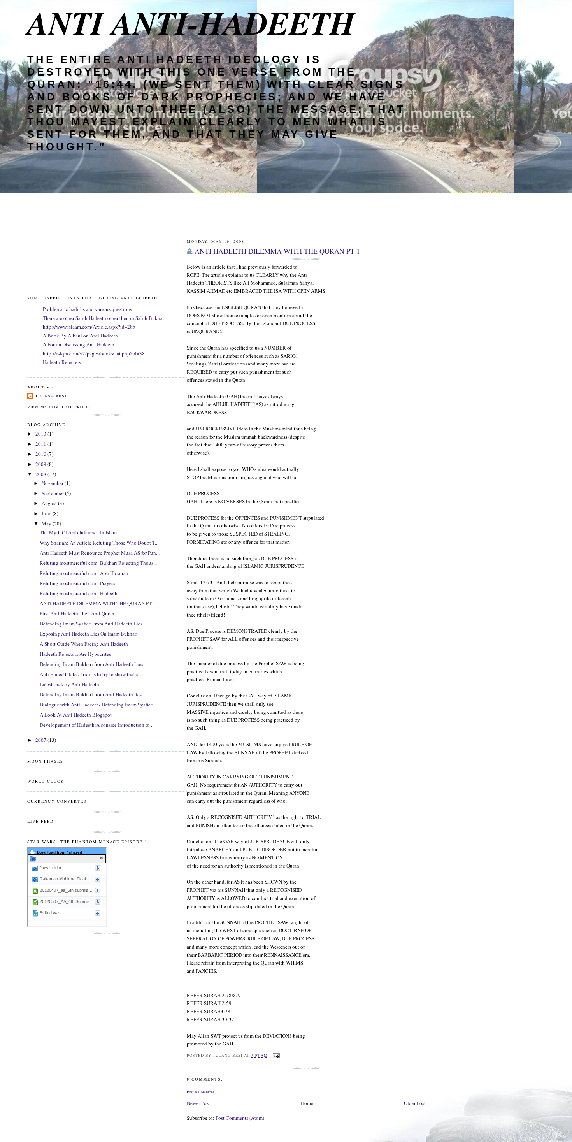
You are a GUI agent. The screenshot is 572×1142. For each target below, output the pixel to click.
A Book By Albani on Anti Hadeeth (80, 335)
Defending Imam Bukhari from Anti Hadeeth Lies (91, 664)
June (47, 513)
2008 (41, 474)
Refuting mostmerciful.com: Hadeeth (79, 593)
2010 (41, 453)
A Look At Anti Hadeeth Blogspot (76, 714)
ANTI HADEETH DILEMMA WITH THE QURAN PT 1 (277, 251)
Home (307, 1103)
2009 (41, 463)
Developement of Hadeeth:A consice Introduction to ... (97, 724)
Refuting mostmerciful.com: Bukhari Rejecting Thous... (98, 562)
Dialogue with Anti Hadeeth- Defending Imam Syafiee (96, 704)
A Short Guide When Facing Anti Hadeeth (84, 643)
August (50, 503)
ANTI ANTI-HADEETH (191, 22)
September (53, 493)
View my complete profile (60, 406)
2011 (41, 443)
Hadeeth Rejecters (62, 361)
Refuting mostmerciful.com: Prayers (77, 583)
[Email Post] (275, 1055)
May (47, 523)
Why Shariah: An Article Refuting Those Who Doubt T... (99, 542)
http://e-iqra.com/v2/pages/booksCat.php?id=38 (94, 353)
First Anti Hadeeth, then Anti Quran (77, 613)
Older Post (415, 1103)
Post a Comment (200, 1092)
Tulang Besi (51, 396)
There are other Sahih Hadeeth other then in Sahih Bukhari (104, 318)
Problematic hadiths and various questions (87, 309)
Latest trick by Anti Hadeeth (69, 684)
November (53, 483)
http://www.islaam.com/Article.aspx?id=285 (89, 326)
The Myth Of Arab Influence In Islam (78, 532)
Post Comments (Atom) (240, 1117)
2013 (41, 433)
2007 (41, 739)
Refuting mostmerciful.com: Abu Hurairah (84, 572)
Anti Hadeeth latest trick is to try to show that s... (91, 674)
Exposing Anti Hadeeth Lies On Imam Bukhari (89, 633)
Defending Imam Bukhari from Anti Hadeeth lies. (91, 694)
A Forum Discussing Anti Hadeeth (78, 344)
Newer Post (198, 1103)
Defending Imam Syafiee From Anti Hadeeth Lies (91, 623)
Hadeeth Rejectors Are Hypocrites (75, 653)
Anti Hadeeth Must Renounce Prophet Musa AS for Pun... (100, 552)
